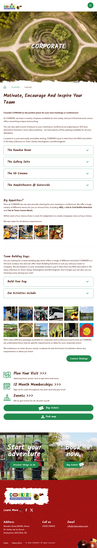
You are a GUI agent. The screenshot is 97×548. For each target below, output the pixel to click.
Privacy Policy (17, 543)
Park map (50, 417)
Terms (6, 543)
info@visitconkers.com (77, 526)
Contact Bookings (79, 359)
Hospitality (15, 87)
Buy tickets (52, 408)
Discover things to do (24, 465)
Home (5, 87)
